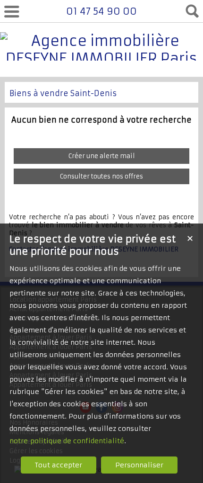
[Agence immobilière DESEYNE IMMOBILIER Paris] (101, 58)
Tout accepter (58, 465)
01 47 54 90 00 (101, 11)
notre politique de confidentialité (66, 441)
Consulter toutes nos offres (101, 176)
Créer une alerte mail (101, 156)
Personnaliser (139, 465)
